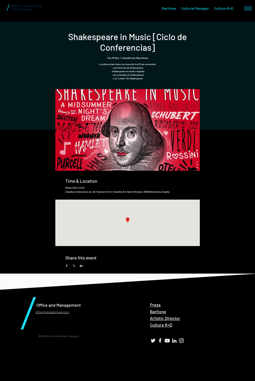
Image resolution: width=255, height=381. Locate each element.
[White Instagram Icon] (181, 340)
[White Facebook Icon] (160, 340)
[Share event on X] (74, 266)
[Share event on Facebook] (66, 266)
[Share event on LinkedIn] (81, 266)
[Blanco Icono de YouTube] (167, 340)
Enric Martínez (27, 6)
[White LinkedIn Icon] (174, 340)
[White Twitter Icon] (153, 340)
